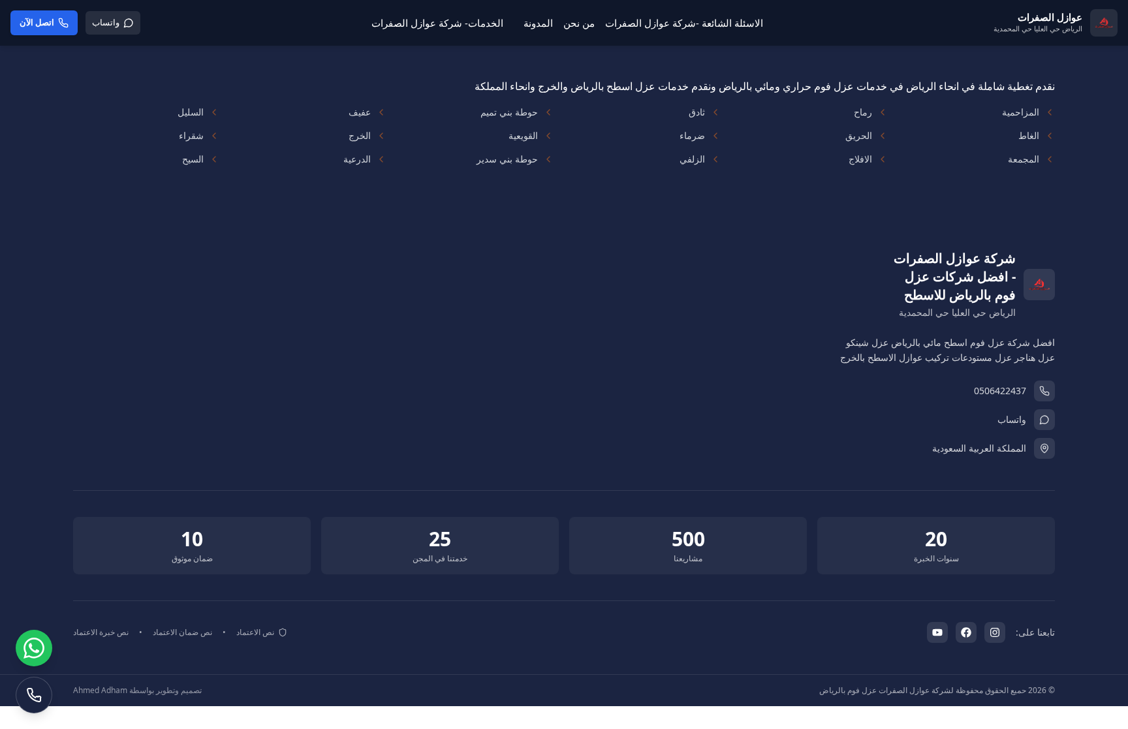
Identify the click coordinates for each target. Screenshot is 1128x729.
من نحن (579, 22)
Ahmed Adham (100, 690)
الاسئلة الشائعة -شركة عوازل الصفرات (684, 22)
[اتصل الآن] (34, 695)
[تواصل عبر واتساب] (34, 648)
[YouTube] (937, 632)
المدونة (538, 22)
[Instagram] (994, 632)
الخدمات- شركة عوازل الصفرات (437, 22)
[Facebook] (966, 632)
